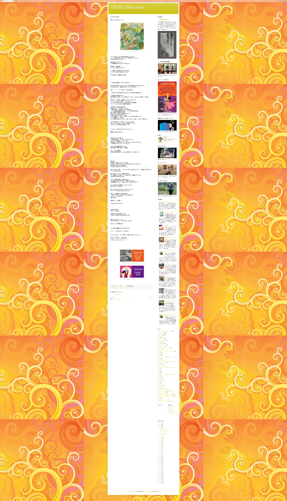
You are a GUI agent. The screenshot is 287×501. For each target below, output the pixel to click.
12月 (161, 428)
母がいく (167, 288)
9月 (161, 440)
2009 (160, 481)
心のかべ (160, 377)
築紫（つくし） (169, 137)
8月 (161, 442)
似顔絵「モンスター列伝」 (164, 347)
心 (159, 383)
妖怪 (160, 376)
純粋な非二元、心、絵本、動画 (165, 401)
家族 (160, 358)
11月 (161, 437)
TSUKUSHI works (128, 7)
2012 (160, 476)
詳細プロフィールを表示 (169, 142)
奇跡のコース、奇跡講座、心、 (120, 287)
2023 (160, 456)
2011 (160, 477)
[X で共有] (129, 286)
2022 (160, 458)
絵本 (160, 364)
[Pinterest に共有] (132, 286)
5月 (161, 447)
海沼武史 (171, 409)
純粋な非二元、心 (162, 344)
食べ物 (160, 355)
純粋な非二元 (161, 338)
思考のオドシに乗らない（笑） (165, 202)
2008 (160, 483)
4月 (161, 449)
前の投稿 (151, 297)
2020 (160, 462)
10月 (161, 438)
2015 (160, 470)
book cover (161, 346)
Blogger (158, 491)
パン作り (160, 360)
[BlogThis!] (128, 286)
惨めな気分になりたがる (170, 264)
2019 (160, 463)
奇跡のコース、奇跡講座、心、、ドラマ (167, 357)
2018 (160, 465)
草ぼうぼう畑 (161, 334)
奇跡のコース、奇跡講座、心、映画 (166, 393)
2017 (160, 467)
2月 (161, 452)
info (159, 371)
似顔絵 (160, 386)
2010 (160, 479)
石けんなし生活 (162, 340)
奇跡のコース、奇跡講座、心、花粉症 (166, 395)
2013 (160, 474)
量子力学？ (161, 332)
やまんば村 (161, 385)
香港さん (113, 231)
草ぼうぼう (161, 365)
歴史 (160, 379)
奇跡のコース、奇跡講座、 (164, 389)
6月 (161, 445)
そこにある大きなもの (164, 429)
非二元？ (160, 335)
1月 (161, 454)
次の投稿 (113, 297)
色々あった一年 (163, 433)
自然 (160, 354)
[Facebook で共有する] (131, 286)
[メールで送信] (127, 286)
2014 (160, 472)
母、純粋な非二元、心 (163, 400)
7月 (161, 444)
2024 (160, 426)
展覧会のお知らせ (163, 434)
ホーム (132, 297)
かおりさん (116, 89)
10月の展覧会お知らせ (163, 19)
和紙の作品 (161, 388)
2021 (160, 460)
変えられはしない (163, 431)
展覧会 (160, 341)
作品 (160, 352)
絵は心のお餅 (167, 276)
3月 (161, 451)
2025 (160, 424)
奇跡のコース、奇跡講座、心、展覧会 (166, 350)
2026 (160, 423)
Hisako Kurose (172, 411)
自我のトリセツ (172, 412)
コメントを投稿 (115, 294)
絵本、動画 (161, 380)
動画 (160, 372)
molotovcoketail (146, 491)
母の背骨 (167, 225)
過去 (160, 382)
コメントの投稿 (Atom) (117, 299)
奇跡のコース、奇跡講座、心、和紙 (166, 374)
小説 (160, 398)
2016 (160, 469)
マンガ (160, 349)
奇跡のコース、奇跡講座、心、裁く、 (166, 396)
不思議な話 (161, 343)
